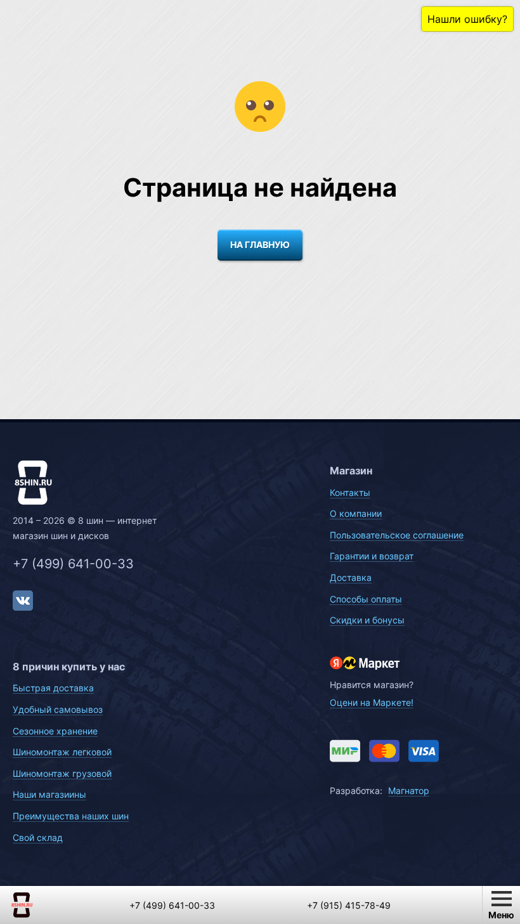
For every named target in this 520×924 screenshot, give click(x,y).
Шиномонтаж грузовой (62, 773)
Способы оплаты (366, 599)
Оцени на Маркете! (371, 702)
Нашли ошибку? (467, 19)
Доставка (351, 577)
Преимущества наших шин (71, 815)
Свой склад (38, 837)
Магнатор (408, 790)
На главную (260, 244)
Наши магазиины (49, 794)
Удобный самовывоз (58, 709)
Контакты (350, 492)
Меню (501, 914)
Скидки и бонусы (367, 620)
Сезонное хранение (55, 731)
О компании (356, 513)
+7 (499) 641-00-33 (73, 563)
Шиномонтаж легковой (62, 751)
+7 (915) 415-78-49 (349, 905)
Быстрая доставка (53, 687)
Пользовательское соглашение (397, 535)
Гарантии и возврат (371, 555)
